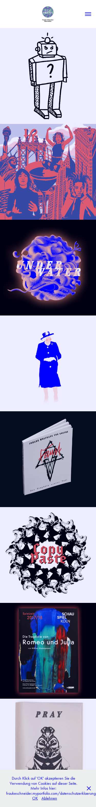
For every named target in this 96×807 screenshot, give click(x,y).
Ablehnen (49, 798)
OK (35, 798)
